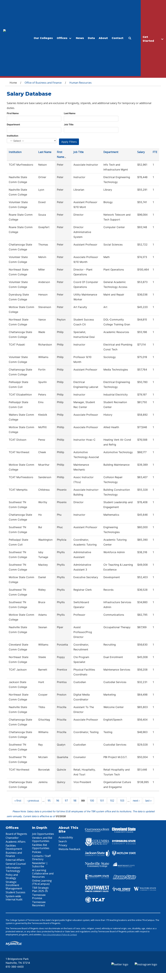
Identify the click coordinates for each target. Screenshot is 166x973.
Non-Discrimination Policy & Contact (60, 934)
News (80, 38)
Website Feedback (69, 849)
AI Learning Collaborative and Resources (42, 873)
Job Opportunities (43, 834)
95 (49, 800)
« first (17, 800)
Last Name (69, 113)
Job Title (68, 124)
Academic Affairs (15, 841)
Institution (12, 135)
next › (136, 800)
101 (102, 800)
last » (148, 800)
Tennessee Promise (39, 896)
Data (91, 38)
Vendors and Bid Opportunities (42, 839)
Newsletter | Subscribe (40, 864)
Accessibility (66, 837)
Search (63, 841)
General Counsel (16, 864)
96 (57, 800)
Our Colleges (43, 38)
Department (13, 124)
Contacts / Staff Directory (41, 857)
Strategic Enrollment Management (14, 885)
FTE (155, 152)
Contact (117, 38)
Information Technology (13, 869)
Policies (36, 852)
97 (66, 800)
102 (112, 800)
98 (74, 800)
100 (92, 800)
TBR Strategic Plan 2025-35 (40, 889)
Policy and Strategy (12, 876)
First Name (13, 113)
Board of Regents (16, 834)
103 (122, 800)
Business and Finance (14, 854)
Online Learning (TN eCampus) (42, 882)
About (103, 38)
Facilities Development (14, 847)
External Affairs (15, 860)
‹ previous (33, 800)
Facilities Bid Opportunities (40, 846)
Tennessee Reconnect (39, 903)
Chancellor (12, 838)
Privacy (63, 845)
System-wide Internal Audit (14, 897)
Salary (141, 152)
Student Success (15, 892)
